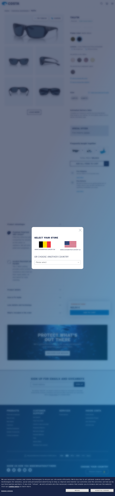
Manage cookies (7, 491)
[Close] (80, 230)
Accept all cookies (102, 490)
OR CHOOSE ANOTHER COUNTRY (51, 256)
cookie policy (14, 486)
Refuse (77, 490)
